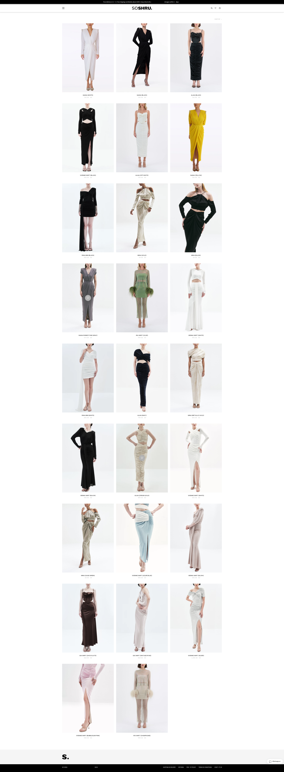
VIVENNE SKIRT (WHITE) (196, 495)
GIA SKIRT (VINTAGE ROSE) (142, 655)
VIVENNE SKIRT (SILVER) (196, 655)
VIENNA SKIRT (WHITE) (196, 335)
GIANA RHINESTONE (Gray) (88, 335)
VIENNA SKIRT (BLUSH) (196, 575)
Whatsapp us (276, 761)
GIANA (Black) (142, 95)
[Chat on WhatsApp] (270, 764)
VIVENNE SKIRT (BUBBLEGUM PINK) (88, 735)
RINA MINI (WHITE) (88, 415)
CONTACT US (218, 767)
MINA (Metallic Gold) (196, 415)
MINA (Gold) (142, 255)
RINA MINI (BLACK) (88, 255)
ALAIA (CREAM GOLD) (142, 495)
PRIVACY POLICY (191, 767)
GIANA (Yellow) (196, 175)
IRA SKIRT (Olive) (142, 335)
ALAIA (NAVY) (142, 415)
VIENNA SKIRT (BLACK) (88, 495)
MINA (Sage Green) (88, 575)
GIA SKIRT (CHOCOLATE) (87, 655)
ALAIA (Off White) (141, 175)
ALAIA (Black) (196, 95)
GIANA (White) (88, 95)
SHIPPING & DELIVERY (169, 767)
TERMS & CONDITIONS (205, 767)
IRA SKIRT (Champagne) (142, 735)
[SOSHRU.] (142, 8)
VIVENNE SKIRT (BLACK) (88, 175)
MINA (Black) (196, 255)
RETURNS (181, 767)
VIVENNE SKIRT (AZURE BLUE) (142, 575)
